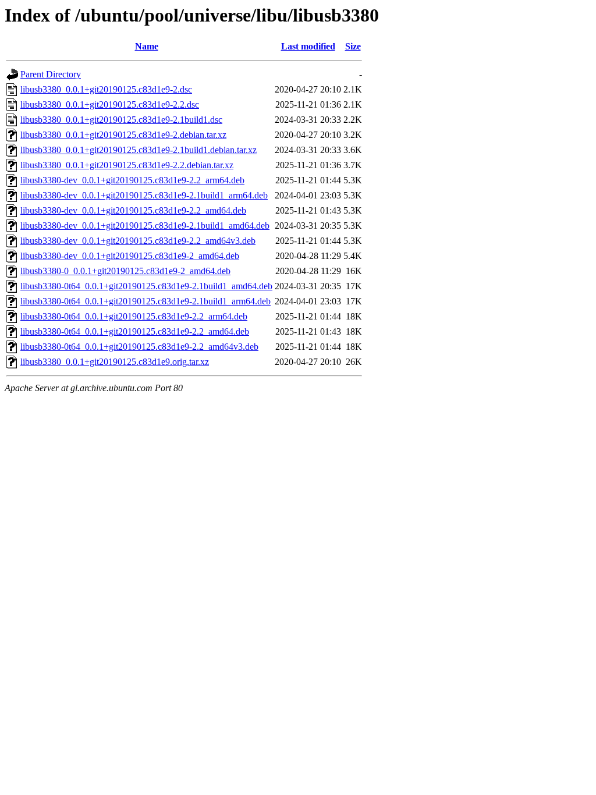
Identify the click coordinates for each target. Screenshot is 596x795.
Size (353, 46)
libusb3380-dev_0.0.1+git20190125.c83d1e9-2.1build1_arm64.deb (144, 195)
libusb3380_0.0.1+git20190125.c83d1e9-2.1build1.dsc (121, 120)
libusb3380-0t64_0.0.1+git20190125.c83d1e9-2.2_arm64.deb (133, 316)
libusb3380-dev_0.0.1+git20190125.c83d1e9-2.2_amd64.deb (133, 210)
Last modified (308, 46)
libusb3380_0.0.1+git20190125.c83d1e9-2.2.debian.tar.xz (126, 165)
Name (146, 46)
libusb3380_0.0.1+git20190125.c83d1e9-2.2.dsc (109, 104)
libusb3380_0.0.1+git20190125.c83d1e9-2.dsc (106, 89)
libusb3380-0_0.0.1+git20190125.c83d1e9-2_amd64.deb (125, 271)
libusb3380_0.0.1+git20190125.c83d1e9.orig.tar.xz (114, 362)
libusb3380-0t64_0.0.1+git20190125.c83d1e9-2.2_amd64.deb (134, 331)
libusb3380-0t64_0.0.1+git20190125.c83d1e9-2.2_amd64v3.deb (139, 347)
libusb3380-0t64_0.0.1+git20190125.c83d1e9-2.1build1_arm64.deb (145, 301)
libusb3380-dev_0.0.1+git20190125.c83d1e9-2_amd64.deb (129, 256)
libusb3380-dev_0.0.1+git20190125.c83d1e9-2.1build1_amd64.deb (144, 225)
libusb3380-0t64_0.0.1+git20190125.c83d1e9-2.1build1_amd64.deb (146, 286)
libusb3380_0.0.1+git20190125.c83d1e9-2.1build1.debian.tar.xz (138, 150)
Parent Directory (50, 74)
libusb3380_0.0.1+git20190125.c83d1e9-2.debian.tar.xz (123, 135)
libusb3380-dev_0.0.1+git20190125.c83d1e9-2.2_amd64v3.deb (138, 241)
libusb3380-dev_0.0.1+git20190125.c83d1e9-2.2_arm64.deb (132, 180)
